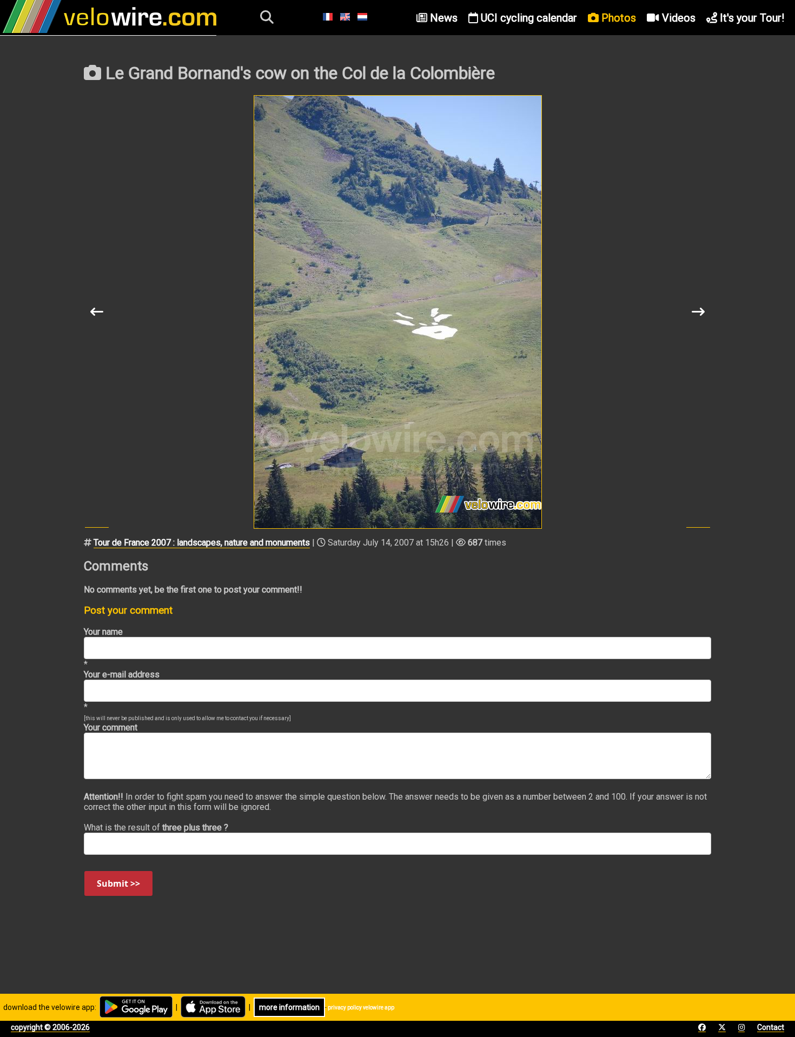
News (442, 17)
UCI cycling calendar (527, 17)
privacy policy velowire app (361, 1008)
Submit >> (118, 883)
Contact (770, 1027)
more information (289, 1007)
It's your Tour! (750, 17)
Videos (677, 17)
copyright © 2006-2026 (50, 1027)
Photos (617, 17)
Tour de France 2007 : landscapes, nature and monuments (202, 542)
